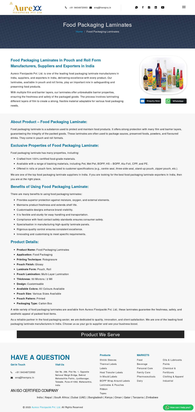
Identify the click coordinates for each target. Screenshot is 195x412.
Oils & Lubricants (172, 359)
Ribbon (104, 388)
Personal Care (145, 368)
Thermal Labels (108, 363)
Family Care (143, 372)
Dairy (140, 380)
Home (79, 31)
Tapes (103, 393)
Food (139, 359)
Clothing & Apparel (173, 376)
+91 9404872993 (78, 7)
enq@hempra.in (102, 7)
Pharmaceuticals (146, 376)
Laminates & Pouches (112, 384)
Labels (103, 368)
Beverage (142, 363)
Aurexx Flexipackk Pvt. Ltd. (46, 407)
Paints (166, 363)
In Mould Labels (108, 376)
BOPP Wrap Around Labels (115, 380)
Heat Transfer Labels (111, 372)
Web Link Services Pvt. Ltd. (156, 407)
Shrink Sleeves (108, 359)
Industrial (168, 380)
